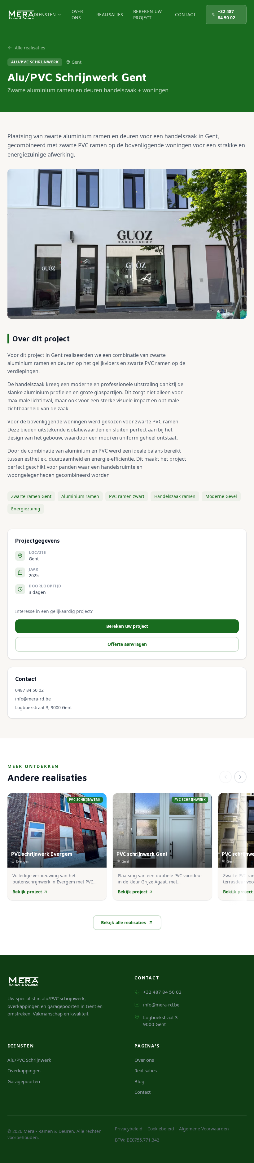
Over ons (77, 14)
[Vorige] (225, 777)
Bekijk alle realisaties (123, 922)
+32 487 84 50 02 (226, 14)
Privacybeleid (128, 1129)
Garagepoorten (23, 1081)
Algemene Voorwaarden (204, 1129)
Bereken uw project (147, 14)
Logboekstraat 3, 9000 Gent (43, 707)
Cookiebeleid (160, 1129)
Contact (185, 14)
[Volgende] (240, 777)
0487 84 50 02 (29, 690)
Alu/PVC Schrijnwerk (29, 1060)
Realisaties (109, 14)
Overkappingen (24, 1070)
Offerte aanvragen (127, 644)
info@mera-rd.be (33, 699)
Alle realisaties (30, 48)
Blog (139, 1081)
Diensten (45, 14)
